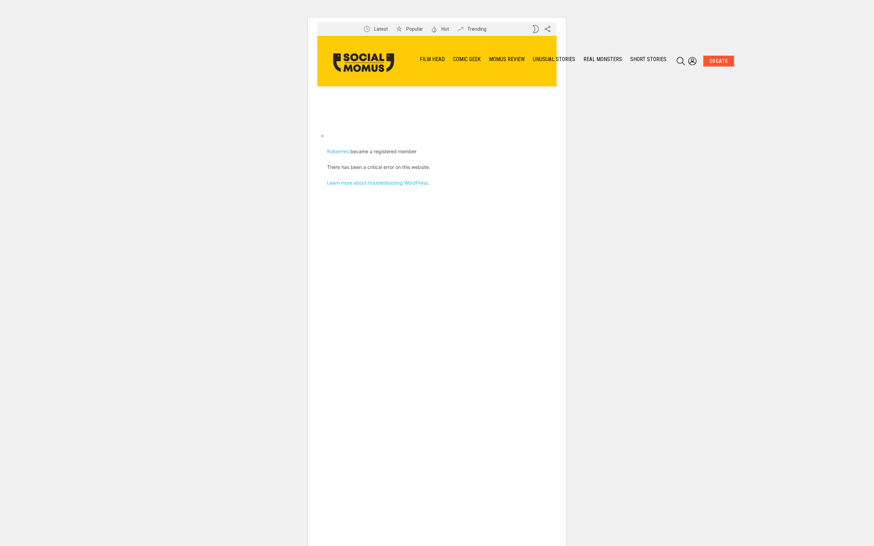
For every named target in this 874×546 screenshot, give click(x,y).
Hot (444, 29)
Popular (414, 29)
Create (718, 61)
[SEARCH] (681, 61)
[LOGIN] (692, 61)
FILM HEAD (432, 59)
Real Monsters (602, 59)
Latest (380, 29)
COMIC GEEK (467, 59)
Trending (476, 29)
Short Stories (648, 59)
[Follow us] (547, 29)
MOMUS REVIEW (507, 59)
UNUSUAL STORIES (554, 59)
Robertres (338, 151)
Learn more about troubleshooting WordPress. (378, 183)
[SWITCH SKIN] (536, 29)
